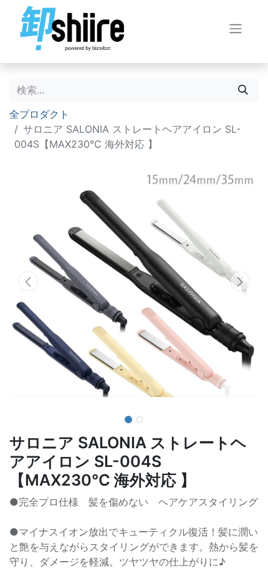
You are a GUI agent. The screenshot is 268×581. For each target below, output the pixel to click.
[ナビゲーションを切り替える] (236, 28)
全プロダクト (39, 114)
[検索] (243, 90)
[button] (28, 281)
